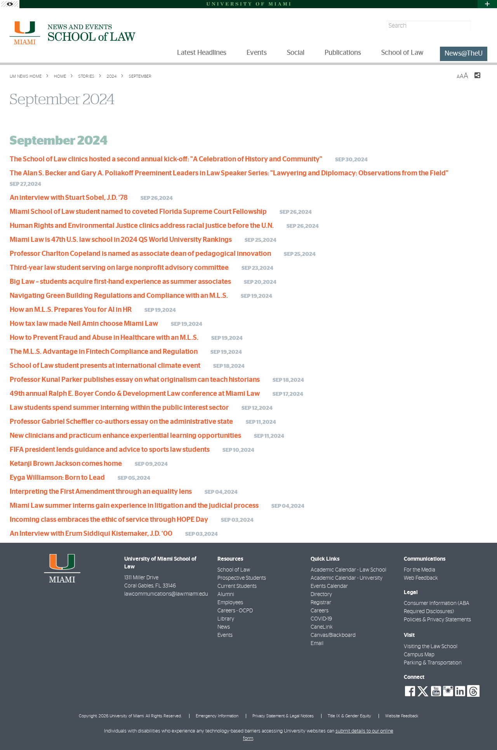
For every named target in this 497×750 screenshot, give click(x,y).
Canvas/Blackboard (333, 635)
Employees (230, 602)
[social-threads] (473, 690)
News (223, 627)
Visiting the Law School (430, 646)
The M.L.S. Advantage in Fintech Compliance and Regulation (104, 351)
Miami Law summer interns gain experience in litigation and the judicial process (134, 505)
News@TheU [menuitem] (464, 53)
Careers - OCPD (235, 611)
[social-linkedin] (460, 691)
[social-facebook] (410, 691)
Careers (319, 611)
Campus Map (419, 654)
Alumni (225, 594)
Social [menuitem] (295, 52)
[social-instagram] (448, 691)
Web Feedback (421, 578)
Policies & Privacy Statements (437, 619)
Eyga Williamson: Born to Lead (57, 477)
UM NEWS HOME (26, 76)
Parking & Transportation (433, 663)
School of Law (233, 570)
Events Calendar (329, 586)
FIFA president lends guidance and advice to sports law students (110, 449)
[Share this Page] (472, 80)
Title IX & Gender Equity (349, 716)
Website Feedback (401, 716)
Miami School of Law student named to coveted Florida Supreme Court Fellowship (138, 211)
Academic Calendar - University (346, 578)
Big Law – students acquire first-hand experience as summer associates (120, 281)
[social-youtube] (436, 691)
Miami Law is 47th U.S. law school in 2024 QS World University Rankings (121, 239)
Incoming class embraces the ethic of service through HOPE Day (109, 519)
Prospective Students (241, 578)
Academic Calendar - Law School (348, 570)
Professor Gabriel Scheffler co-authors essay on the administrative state (121, 421)
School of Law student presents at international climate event (105, 365)
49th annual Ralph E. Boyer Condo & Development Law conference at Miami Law (135, 393)
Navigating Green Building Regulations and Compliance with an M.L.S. (119, 295)
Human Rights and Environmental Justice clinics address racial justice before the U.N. (142, 225)
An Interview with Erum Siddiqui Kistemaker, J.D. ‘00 (91, 533)
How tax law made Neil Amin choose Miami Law (84, 323)
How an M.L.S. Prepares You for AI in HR (71, 309)
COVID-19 (321, 619)
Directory (321, 594)
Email (317, 643)
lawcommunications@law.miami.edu (166, 594)
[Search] (480, 25)
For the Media (419, 570)
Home (59, 76)
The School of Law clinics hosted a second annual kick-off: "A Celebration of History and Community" (166, 159)
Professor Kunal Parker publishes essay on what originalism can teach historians (135, 379)
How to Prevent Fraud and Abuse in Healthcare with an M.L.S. (104, 337)
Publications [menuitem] (343, 52)
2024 (111, 76)
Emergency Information (217, 716)
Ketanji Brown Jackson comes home (66, 463)
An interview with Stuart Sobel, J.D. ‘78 (69, 197)
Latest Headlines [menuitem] (201, 52)
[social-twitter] (423, 690)
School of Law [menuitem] (402, 52)
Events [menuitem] (257, 52)
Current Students (237, 586)
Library (225, 619)
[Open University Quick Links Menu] (487, 4)
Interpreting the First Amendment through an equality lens (101, 491)
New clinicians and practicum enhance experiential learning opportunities (125, 435)
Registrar (321, 602)
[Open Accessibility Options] (9, 4)
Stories (85, 76)
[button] (480, 728)
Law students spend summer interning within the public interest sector (119, 407)
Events (225, 635)
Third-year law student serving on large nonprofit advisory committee (119, 267)
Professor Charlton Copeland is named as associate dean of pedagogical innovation (140, 253)
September (139, 76)
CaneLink (322, 627)
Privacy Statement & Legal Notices (283, 716)
